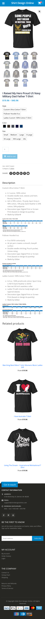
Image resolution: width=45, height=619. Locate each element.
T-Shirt (11, 169)
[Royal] (21, 126)
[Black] (4, 126)
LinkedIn (17, 173)
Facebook (10, 173)
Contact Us (5, 573)
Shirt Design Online (22, 3)
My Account (6, 554)
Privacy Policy (6, 586)
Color (4, 123)
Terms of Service (7, 588)
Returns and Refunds (9, 583)
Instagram (13, 515)
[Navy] (17, 126)
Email (28, 173)
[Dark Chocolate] (8, 126)
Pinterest (24, 173)
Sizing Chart (6, 575)
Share (5, 173)
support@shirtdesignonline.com (15, 503)
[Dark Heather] (12, 126)
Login (3, 558)
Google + (21, 173)
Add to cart (11, 156)
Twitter (14, 173)
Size (3, 131)
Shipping (5, 577)
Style (4, 106)
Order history (6, 556)
